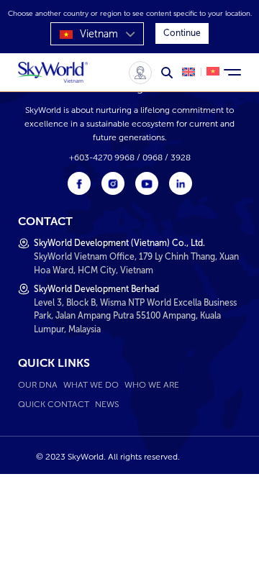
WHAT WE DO (91, 384)
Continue (182, 33)
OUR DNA (38, 384)
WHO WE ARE (151, 384)
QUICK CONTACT (53, 404)
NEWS (107, 404)
